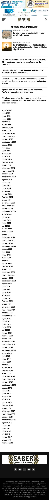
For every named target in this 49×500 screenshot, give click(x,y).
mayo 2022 (6, 258)
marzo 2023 (7, 229)
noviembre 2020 (8, 310)
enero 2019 (6, 373)
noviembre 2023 (8, 206)
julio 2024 (6, 183)
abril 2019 (6, 365)
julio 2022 (6, 252)
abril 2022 (6, 261)
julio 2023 (6, 217)
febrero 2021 (7, 301)
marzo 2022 (7, 264)
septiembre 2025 (9, 142)
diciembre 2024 (8, 168)
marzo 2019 (7, 368)
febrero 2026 (7, 128)
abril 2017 (6, 434)
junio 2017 (6, 428)
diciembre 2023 (8, 203)
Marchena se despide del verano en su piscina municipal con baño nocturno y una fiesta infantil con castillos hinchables (24, 100)
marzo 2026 (7, 125)
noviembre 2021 (8, 275)
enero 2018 (6, 408)
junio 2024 (6, 186)
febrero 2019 (7, 371)
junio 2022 (6, 255)
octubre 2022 (7, 243)
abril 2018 (6, 400)
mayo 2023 (6, 223)
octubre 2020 (7, 313)
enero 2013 (6, 440)
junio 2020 (6, 324)
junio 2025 (6, 151)
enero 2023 (6, 235)
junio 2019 (6, 359)
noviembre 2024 (8, 171)
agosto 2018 (7, 388)
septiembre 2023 (9, 212)
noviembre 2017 (8, 414)
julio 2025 (6, 148)
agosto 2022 (7, 249)
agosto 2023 (7, 214)
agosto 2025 (7, 145)
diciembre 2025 (8, 133)
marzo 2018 (7, 403)
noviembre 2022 (8, 241)
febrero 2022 (7, 266)
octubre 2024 (7, 174)
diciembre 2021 (8, 272)
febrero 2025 (7, 162)
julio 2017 (6, 426)
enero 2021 (6, 304)
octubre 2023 (7, 209)
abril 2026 (6, 122)
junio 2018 (6, 394)
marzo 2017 (7, 437)
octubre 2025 (7, 139)
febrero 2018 (7, 405)
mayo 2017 (6, 431)
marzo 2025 (7, 159)
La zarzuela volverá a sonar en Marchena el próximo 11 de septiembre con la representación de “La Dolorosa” (23, 62)
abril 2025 (6, 157)
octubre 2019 (7, 348)
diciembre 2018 (8, 376)
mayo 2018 (6, 397)
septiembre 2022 (9, 246)
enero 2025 (6, 165)
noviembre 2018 (8, 379)
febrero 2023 (7, 232)
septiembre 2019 (9, 350)
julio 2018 (6, 391)
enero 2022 (6, 269)
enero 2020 (6, 339)
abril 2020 (6, 330)
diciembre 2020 (8, 307)
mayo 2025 (6, 154)
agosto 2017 (7, 423)
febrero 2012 (7, 443)
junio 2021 (6, 290)
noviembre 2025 (8, 136)
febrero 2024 (7, 197)
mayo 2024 (6, 188)
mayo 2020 (6, 327)
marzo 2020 (7, 333)
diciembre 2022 (8, 238)
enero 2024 (6, 200)
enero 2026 (6, 131)
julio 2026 (6, 113)
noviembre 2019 (8, 345)
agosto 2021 (7, 284)
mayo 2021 (6, 293)
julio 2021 (6, 287)
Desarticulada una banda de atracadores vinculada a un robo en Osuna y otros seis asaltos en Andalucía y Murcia (24, 81)
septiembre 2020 (9, 316)
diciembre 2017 (8, 411)
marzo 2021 (7, 298)
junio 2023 (6, 220)
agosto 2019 (7, 353)
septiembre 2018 (9, 385)
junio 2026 (6, 116)
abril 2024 (6, 191)
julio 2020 (6, 321)
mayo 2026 (6, 119)
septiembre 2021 (9, 281)
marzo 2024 (7, 194)
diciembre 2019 (8, 342)
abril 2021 (6, 296)
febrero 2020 (7, 336)
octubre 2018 (7, 382)
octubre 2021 (7, 278)
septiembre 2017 (9, 420)
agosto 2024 (7, 180)
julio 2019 (6, 356)
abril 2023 (6, 226)
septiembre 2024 (9, 177)
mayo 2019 (6, 362)
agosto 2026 (7, 110)
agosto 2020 (7, 319)
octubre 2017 (7, 417)
